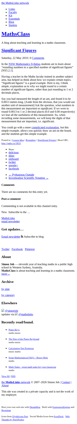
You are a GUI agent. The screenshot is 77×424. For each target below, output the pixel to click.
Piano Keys (14, 329)
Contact (65, 382)
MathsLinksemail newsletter (10, 220)
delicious (14, 152)
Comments (38, 57)
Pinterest (30, 249)
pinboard (14, 158)
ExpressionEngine (61, 407)
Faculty (13, 12)
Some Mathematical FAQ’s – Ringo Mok (28, 357)
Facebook (17, 249)
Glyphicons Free (20, 416)
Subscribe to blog (33, 236)
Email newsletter (10, 236)
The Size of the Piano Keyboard (24, 339)
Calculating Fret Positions (21, 348)
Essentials (14, 18)
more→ (5, 273)
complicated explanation (45, 127)
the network (15, 382)
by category (8, 295)
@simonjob (11, 310)
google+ (13, 165)
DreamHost (35, 407)
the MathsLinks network (15, 2)
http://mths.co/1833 (11, 143)
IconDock (59, 416)
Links (12, 9)
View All (5, 376)
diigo (11, 155)
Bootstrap (6, 410)
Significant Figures (18, 50)
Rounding (31, 140)
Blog (11, 21)
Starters (13, 25)
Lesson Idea (18, 140)
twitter (12, 162)
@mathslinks (25, 314)
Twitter (5, 249)
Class (15, 34)
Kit (10, 15)
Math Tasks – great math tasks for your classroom (32, 367)
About (5, 385)
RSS (13, 376)
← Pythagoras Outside (21, 174)
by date (5, 289)
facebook (14, 168)
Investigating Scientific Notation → (29, 177)
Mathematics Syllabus (24, 64)
